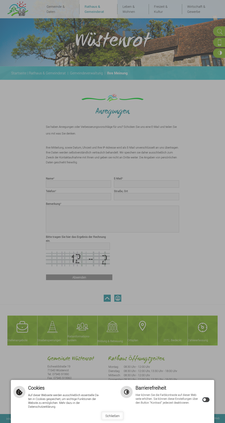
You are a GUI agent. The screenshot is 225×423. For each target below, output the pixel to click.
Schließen (112, 416)
